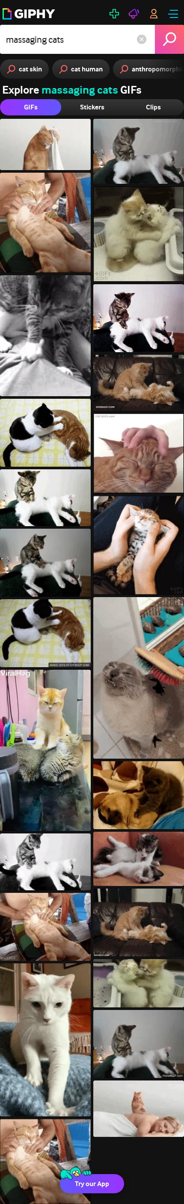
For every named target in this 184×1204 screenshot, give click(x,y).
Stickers (92, 107)
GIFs (31, 107)
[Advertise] (134, 13)
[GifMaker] (114, 13)
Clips (153, 107)
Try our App (92, 1184)
